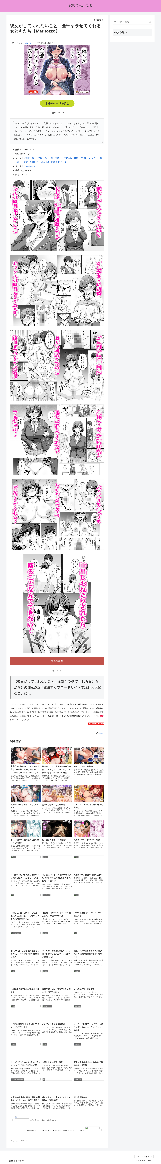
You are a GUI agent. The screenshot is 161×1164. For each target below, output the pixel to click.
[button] (150, 21)
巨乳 (51, 158)
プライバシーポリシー (144, 1157)
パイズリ (93, 158)
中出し (84, 158)
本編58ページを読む (57, 103)
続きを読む (57, 661)
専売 (26, 162)
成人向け (45, 162)
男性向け (34, 162)
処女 (34, 158)
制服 (27, 158)
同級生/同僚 (56, 162)
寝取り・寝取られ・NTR (67, 158)
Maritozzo (29, 43)
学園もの (42, 158)
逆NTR (68, 162)
